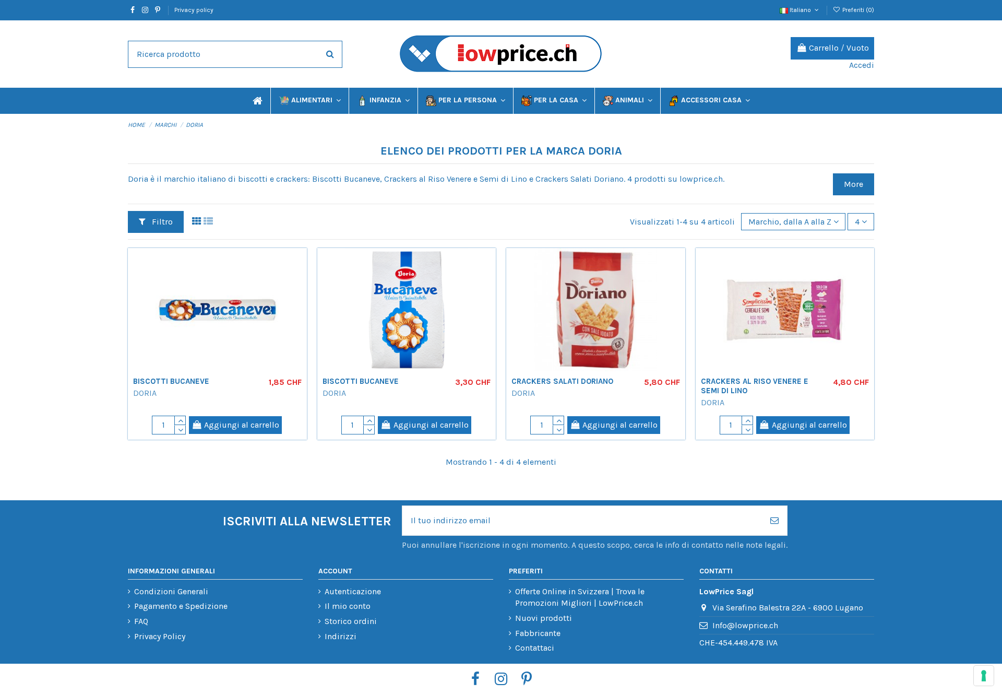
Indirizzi (340, 636)
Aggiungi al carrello (241, 425)
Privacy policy (193, 10)
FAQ (141, 621)
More (853, 184)
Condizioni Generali (171, 591)
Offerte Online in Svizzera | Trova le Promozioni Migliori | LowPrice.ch (580, 597)
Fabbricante (537, 633)
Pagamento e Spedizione (181, 606)
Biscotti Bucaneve (171, 381)
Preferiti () (857, 10)
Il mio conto (348, 606)
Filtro (161, 222)
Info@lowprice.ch (745, 625)
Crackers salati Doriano (562, 381)
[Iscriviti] (774, 520)
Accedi (861, 65)
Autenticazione (353, 591)
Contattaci (534, 648)
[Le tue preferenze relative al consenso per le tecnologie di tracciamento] (984, 676)
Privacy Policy (159, 636)
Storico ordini (351, 621)
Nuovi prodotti (543, 618)
